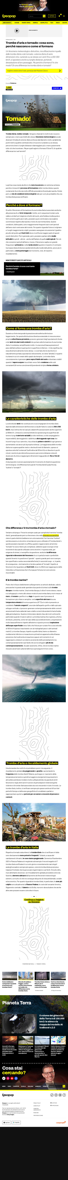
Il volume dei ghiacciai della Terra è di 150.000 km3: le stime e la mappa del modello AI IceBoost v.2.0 (51, 1021)
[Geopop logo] (9, 16)
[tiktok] (52, 1095)
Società (64, 22)
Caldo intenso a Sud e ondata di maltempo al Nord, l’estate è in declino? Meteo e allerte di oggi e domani (58, 1050)
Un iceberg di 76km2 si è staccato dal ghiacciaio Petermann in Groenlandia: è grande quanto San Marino (42, 1051)
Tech (51, 22)
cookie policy (36, 1105)
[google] (16, 1122)
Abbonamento (7, 22)
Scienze (17, 22)
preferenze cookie (38, 1115)
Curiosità (16, 1086)
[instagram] (56, 1095)
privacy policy (37, 1103)
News (3, 1086)
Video (9, 1086)
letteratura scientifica (51, 535)
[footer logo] (14, 1095)
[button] (64, 16)
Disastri (45, 1086)
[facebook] (64, 1095)
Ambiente (38, 1086)
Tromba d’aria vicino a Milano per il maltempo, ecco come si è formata (42, 984)
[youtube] (60, 1095)
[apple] (6, 1122)
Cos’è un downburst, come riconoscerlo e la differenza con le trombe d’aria (58, 984)
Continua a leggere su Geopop (34, 900)
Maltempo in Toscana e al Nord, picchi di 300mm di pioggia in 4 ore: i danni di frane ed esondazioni (25, 1049)
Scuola (23, 1086)
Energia (35, 22)
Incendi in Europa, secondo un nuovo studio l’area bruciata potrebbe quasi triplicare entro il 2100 (9, 1050)
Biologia (30, 1086)
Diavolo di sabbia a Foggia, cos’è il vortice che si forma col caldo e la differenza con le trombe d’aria (25, 986)
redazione (36, 1112)
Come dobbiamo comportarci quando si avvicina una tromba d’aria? (9, 984)
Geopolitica (44, 22)
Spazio (58, 22)
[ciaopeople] (61, 1122)
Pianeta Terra (26, 22)
